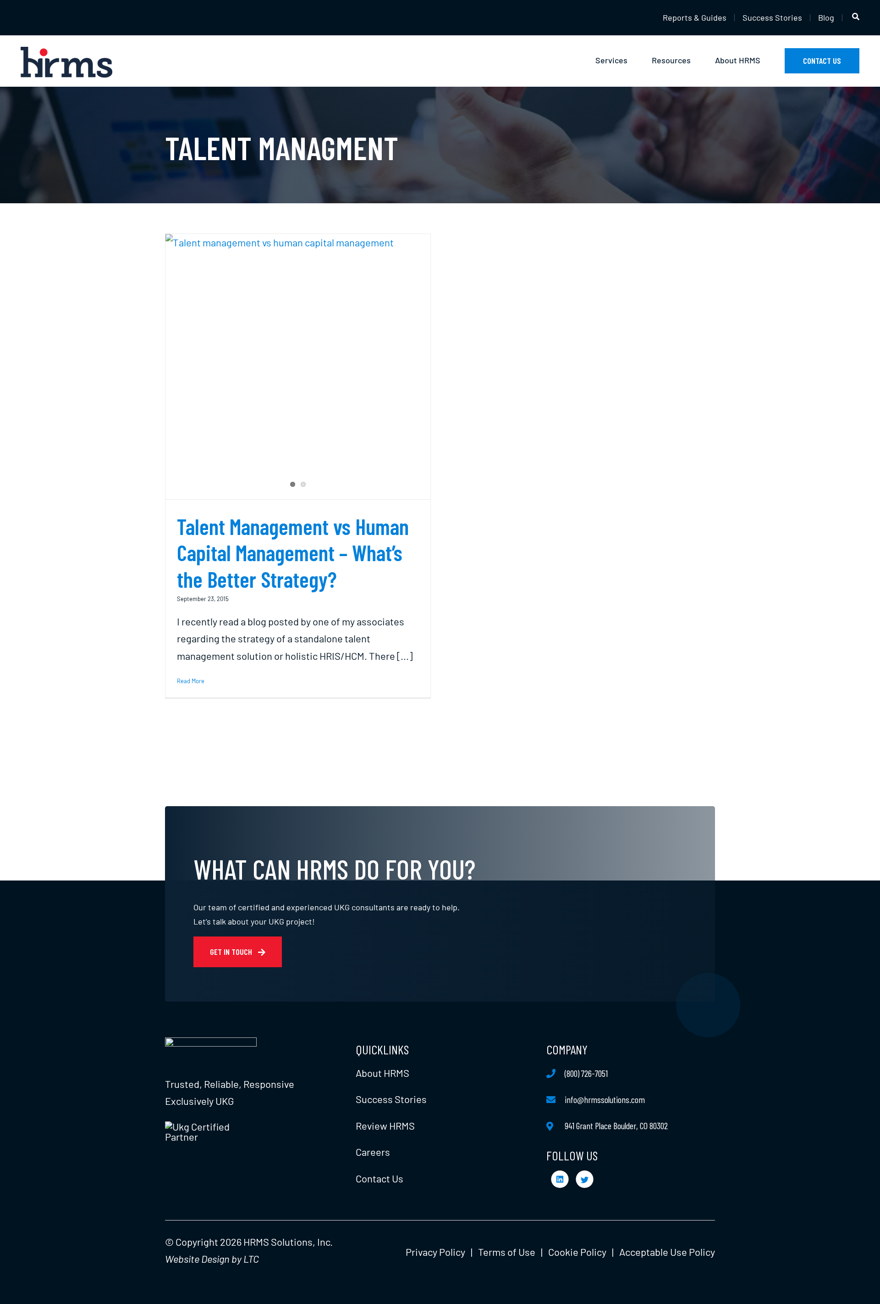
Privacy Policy (435, 1252)
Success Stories (772, 17)
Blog (826, 17)
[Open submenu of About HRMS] (765, 61)
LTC (251, 1259)
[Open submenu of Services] (632, 61)
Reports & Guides (694, 17)
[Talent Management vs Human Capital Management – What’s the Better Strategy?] (297, 366)
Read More (190, 681)
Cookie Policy (577, 1252)
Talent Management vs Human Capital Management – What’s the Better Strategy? (293, 552)
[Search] (855, 17)
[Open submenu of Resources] (696, 61)
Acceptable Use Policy (667, 1252)
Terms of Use (506, 1252)
